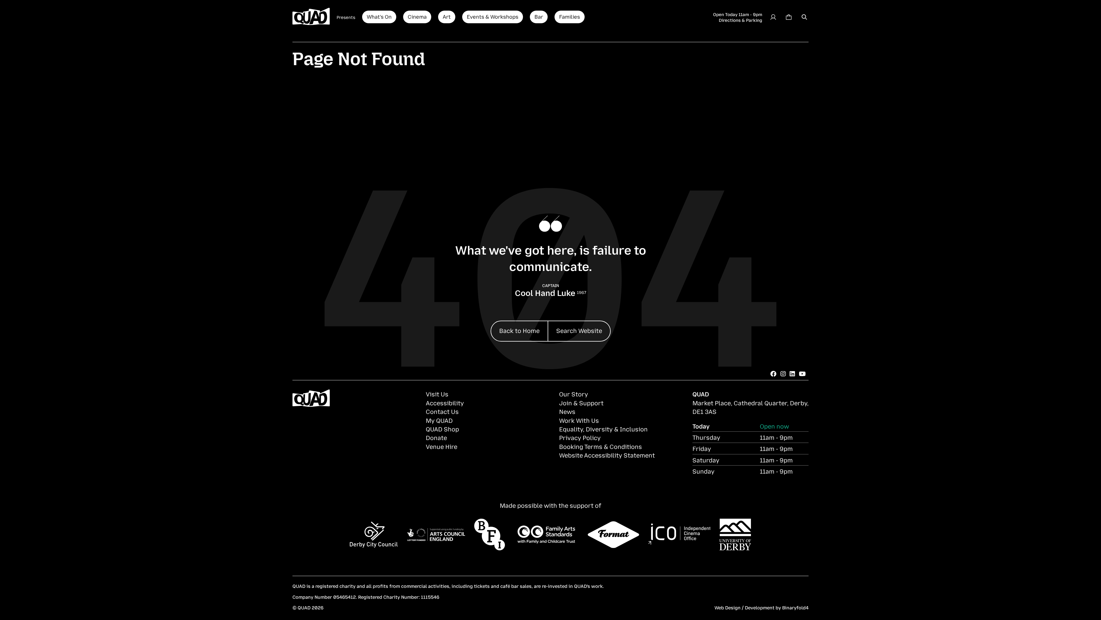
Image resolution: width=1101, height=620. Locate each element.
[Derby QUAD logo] (311, 17)
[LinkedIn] (792, 373)
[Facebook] (773, 373)
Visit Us (437, 394)
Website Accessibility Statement (607, 455)
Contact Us (442, 411)
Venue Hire (441, 446)
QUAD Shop (442, 429)
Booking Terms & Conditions (600, 446)
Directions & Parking (740, 20)
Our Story (573, 394)
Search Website (579, 330)
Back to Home (519, 330)
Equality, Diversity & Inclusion (603, 429)
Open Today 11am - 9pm (737, 14)
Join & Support (581, 403)
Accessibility (445, 403)
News (567, 411)
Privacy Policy (580, 437)
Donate (436, 437)
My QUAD (439, 420)
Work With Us (579, 420)
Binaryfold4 (795, 607)
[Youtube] (802, 373)
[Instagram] (783, 373)
